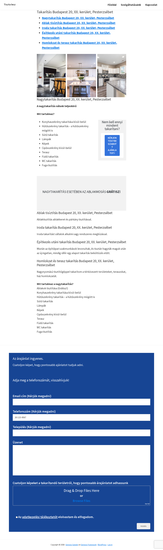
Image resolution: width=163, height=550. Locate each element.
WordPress (102, 545)
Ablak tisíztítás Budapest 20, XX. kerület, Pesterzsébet (78, 23)
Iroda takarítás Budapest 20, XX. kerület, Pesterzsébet (78, 28)
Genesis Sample (72, 545)
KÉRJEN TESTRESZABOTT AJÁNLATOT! (112, 145)
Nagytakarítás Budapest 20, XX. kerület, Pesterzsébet (78, 18)
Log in (110, 545)
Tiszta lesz (10, 4)
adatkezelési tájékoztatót (40, 517)
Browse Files (81, 501)
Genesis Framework (89, 545)
